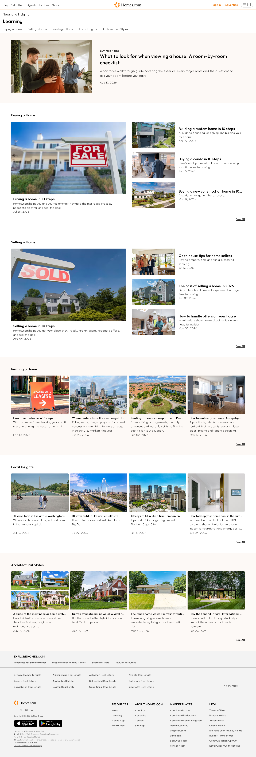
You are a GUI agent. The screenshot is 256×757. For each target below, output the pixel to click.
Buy (5, 5)
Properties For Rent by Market (69, 662)
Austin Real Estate (63, 681)
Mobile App (118, 720)
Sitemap (140, 725)
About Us (140, 710)
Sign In (217, 4)
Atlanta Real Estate (140, 674)
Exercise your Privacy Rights (225, 730)
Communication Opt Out (223, 740)
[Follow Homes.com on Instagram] (26, 710)
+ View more (231, 685)
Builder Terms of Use (221, 735)
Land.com (176, 735)
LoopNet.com (178, 730)
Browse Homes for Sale (27, 674)
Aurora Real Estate (25, 681)
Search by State (100, 662)
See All (240, 219)
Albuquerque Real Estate (67, 674)
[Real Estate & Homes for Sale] (128, 5)
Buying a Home (12, 29)
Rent (21, 5)
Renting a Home (63, 29)
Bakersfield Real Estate (102, 681)
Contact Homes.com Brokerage (28, 745)
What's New (118, 725)
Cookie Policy (217, 725)
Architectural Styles (115, 29)
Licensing (29, 731)
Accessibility (216, 720)
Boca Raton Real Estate (27, 686)
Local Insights (88, 29)
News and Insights (16, 14)
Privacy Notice (217, 715)
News (55, 5)
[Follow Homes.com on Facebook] (16, 710)
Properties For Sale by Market (30, 662)
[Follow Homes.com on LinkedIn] (32, 710)
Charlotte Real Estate (141, 686)
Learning (116, 715)
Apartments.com (180, 710)
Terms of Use (217, 710)
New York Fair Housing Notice (27, 737)
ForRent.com (177, 745)
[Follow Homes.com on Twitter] (21, 710)
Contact (139, 720)
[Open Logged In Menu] (247, 4)
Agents (32, 5)
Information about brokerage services (37, 740)
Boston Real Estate (64, 686)
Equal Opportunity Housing (224, 745)
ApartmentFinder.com (183, 715)
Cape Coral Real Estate (102, 686)
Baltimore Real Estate (141, 681)
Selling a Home (37, 29)
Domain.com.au (179, 725)
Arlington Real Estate (101, 674)
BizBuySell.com (178, 740)
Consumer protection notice (67, 740)
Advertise (231, 4)
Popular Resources (126, 662)
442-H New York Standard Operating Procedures (37, 734)
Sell (13, 5)
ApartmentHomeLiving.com (186, 720)
